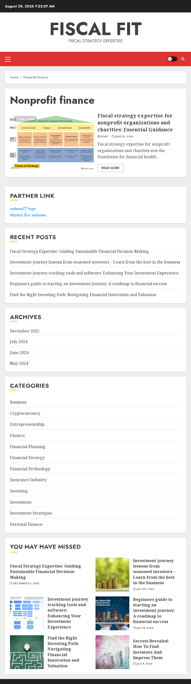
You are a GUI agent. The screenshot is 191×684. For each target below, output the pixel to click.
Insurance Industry (28, 479)
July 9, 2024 (144, 664)
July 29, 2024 (145, 589)
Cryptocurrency (25, 413)
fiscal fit (95, 29)
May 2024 (19, 363)
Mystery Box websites (28, 215)
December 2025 (25, 331)
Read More (110, 168)
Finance (17, 435)
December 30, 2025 (26, 583)
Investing (19, 491)
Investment (21, 502)
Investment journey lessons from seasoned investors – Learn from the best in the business (95, 262)
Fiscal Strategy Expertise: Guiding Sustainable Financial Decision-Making (79, 251)
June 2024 (19, 352)
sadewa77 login (23, 208)
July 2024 (18, 341)
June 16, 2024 (124, 136)
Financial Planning (28, 446)
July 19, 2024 (145, 628)
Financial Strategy (26, 166)
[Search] (183, 59)
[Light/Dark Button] (172, 58)
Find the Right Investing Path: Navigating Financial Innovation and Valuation (83, 294)
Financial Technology (30, 469)
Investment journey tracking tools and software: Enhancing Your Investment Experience (94, 273)
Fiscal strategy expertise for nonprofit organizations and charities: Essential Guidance (52, 142)
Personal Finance (26, 524)
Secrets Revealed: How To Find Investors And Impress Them (112, 652)
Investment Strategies (31, 513)
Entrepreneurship (27, 424)
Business (18, 402)
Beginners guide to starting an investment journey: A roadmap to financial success (88, 283)
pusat (105, 136)
